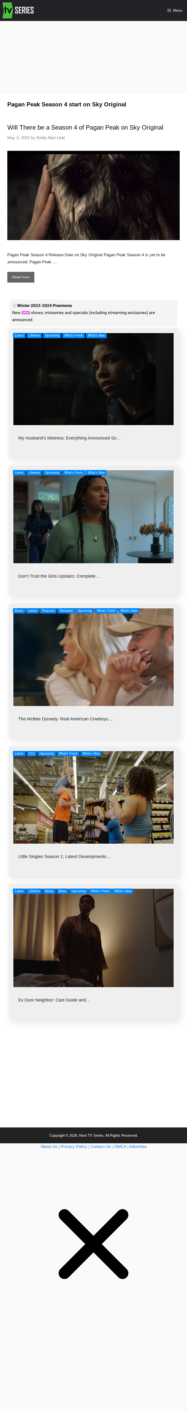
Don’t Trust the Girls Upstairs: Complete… (59, 576)
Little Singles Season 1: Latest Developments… (64, 856)
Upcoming (52, 335)
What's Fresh (73, 335)
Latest (19, 335)
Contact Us (101, 1146)
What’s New (96, 335)
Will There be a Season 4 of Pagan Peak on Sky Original (85, 127)
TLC (32, 753)
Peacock (48, 611)
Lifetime (34, 335)
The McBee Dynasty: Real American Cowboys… (65, 718)
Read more (20, 277)
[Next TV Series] (18, 10)
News (62, 891)
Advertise (138, 1146)
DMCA (120, 1146)
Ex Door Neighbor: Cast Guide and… (54, 1000)
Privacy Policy (74, 1146)
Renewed (66, 611)
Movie (49, 891)
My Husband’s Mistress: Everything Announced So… (69, 438)
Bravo (19, 611)
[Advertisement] (93, 57)
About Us (49, 1146)
